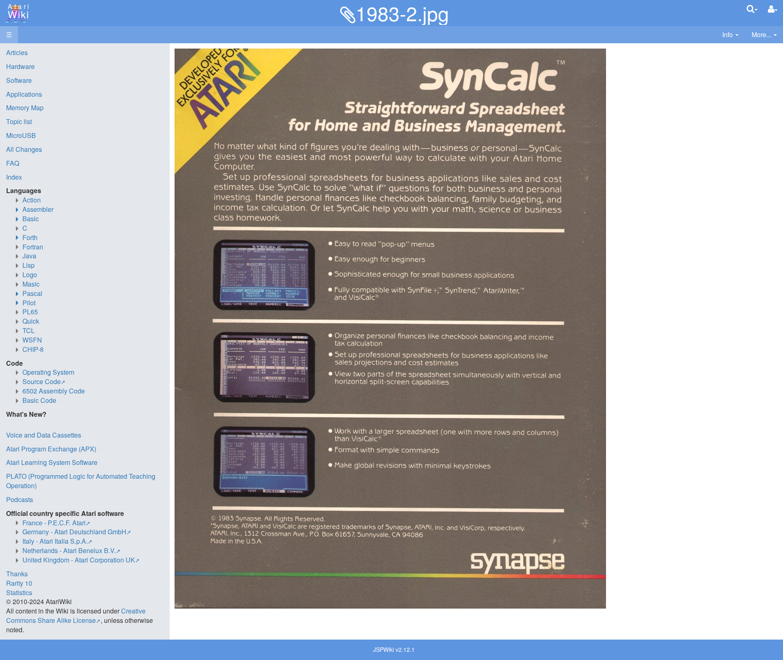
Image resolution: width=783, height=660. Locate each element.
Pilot (28, 302)
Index (14, 177)
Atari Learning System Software (51, 462)
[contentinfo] (730, 35)
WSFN (32, 339)
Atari (17, 11)
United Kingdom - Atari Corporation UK (78, 559)
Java (29, 255)
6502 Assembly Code (53, 391)
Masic (31, 284)
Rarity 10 (19, 583)
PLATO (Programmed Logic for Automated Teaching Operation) (80, 480)
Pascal (32, 293)
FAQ (12, 163)
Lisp (28, 265)
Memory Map (25, 107)
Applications (24, 94)
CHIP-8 (33, 349)
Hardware (20, 66)
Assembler (37, 209)
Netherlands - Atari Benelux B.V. (69, 550)
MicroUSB (21, 135)
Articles (17, 52)
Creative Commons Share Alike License (76, 615)
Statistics (19, 592)
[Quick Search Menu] (752, 8)
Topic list (19, 121)
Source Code (41, 381)
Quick (30, 321)
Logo (29, 274)
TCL (28, 330)
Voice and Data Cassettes (43, 435)
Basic (30, 218)
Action (31, 199)
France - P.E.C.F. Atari (54, 522)
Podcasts (19, 499)
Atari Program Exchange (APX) (51, 448)
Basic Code (39, 400)
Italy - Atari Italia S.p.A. (55, 541)
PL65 (30, 311)
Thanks (17, 573)
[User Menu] (773, 9)
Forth (30, 237)
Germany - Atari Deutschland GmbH (74, 531)
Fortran (32, 246)
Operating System (48, 372)
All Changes (24, 149)
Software (19, 80)
